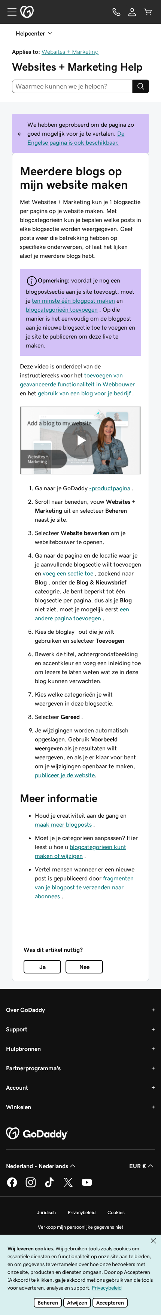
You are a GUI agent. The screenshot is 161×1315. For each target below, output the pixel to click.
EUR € (137, 1166)
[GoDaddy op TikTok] (49, 1186)
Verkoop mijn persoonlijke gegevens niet (81, 1227)
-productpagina (109, 488)
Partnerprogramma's (33, 1068)
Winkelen (18, 1107)
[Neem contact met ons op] (116, 12)
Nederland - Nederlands (37, 1166)
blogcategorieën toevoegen (62, 309)
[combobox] (72, 86)
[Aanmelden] (132, 12)
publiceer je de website (65, 775)
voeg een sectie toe (68, 573)
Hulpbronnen (23, 1049)
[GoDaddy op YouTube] (87, 1186)
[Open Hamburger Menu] (9, 12)
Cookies (116, 1212)
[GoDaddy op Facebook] (12, 1186)
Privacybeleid (81, 1212)
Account (17, 1087)
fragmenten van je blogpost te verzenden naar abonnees (84, 887)
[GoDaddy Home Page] (37, 1133)
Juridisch (46, 1212)
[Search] (141, 86)
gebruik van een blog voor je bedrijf (84, 393)
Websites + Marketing (70, 52)
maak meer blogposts (63, 824)
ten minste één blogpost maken (73, 300)
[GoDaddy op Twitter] (68, 1186)
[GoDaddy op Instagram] (31, 1186)
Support (16, 1029)
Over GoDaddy (25, 1010)
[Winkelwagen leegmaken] (148, 12)
